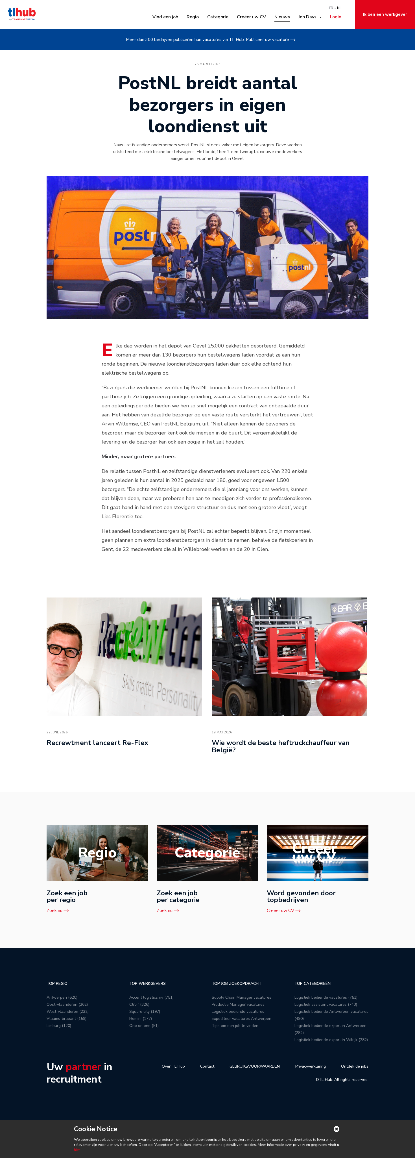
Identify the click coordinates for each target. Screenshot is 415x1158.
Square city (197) (144, 1011)
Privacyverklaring (310, 1066)
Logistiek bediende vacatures (238, 1011)
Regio (193, 17)
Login (335, 17)
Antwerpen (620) (62, 997)
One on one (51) (144, 1025)
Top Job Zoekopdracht (236, 983)
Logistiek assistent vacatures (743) (325, 1004)
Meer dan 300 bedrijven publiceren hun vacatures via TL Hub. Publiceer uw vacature (207, 39)
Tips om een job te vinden (235, 1025)
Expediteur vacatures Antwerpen (241, 1018)
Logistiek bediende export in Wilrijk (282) (331, 1039)
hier (77, 1149)
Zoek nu (54, 910)
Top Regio (57, 983)
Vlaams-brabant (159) (66, 1018)
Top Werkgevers (147, 983)
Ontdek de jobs (354, 1066)
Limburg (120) (59, 1025)
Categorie (217, 17)
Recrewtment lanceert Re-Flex (97, 742)
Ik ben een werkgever (385, 14)
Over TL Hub (173, 1066)
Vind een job (165, 17)
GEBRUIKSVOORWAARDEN (255, 1066)
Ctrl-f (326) (139, 1004)
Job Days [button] (308, 17)
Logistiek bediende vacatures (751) (325, 997)
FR (331, 8)
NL (339, 8)
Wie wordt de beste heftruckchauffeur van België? (281, 746)
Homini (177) (140, 1018)
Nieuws (282, 17)
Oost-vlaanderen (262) (67, 1004)
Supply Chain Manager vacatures (241, 997)
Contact (207, 1066)
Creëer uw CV (251, 17)
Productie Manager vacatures (238, 1004)
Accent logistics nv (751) (151, 997)
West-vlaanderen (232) (68, 1011)
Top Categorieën (312, 983)
